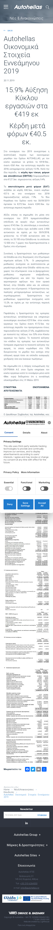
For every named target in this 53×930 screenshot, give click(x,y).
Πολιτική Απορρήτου (26, 925)
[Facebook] (27, 769)
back (10, 31)
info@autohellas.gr (30, 888)
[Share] (44, 769)
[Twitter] (33, 769)
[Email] (38, 769)
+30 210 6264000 (28, 883)
